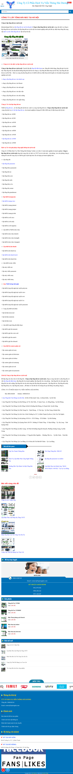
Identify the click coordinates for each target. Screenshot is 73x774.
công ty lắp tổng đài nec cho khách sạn (13, 79)
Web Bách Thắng (45, 773)
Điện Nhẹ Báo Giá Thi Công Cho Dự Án (17, 656)
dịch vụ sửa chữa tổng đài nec (12, 31)
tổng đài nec (9, 108)
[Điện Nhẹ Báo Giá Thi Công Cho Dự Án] (8, 527)
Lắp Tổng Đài (34, 773)
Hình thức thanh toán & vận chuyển (11, 723)
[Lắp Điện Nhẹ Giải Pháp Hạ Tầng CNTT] (8, 509)
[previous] (3, 687)
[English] (68, 2)
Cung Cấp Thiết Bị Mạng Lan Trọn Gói (17, 662)
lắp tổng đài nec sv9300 (9, 138)
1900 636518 (17, 578)
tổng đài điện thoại (37, 68)
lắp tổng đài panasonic (8, 163)
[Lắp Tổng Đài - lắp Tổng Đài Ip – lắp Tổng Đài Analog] (37, 5)
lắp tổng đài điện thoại (10, 381)
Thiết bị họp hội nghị (12, 284)
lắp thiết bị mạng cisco (8, 201)
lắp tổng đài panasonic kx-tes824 (54, 458)
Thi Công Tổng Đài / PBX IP (53, 451)
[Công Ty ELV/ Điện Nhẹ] (8, 492)
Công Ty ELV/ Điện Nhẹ (13, 645)
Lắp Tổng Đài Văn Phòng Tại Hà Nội (13, 398)
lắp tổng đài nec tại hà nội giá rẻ (23, 27)
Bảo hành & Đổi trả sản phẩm (9, 716)
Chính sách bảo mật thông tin (9, 719)
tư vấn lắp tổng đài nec (18, 110)
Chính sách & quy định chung (9, 726)
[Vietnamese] (70, 2)
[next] (70, 687)
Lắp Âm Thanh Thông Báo (16, 451)
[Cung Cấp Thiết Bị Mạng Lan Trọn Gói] (8, 544)
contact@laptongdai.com (39, 581)
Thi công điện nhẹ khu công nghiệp (16, 668)
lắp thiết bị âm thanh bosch (10, 255)
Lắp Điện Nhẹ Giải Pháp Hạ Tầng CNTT (17, 651)
